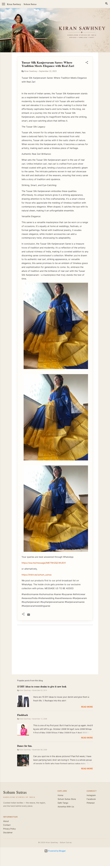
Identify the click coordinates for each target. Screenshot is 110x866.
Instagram (91, 795)
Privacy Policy (9, 829)
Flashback (22, 715)
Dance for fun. (24, 746)
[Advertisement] (55, 649)
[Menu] (3, 4)
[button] (86, 63)
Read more (87, 707)
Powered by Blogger (57, 851)
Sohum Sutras (30, 4)
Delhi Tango (63, 803)
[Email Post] (28, 615)
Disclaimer (7, 832)
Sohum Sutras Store (67, 799)
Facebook (91, 799)
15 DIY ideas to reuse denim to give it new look (41, 686)
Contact (6, 825)
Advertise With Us (66, 806)
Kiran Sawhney (14, 4)
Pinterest (91, 803)
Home (60, 795)
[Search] (106, 4)
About (6, 821)
